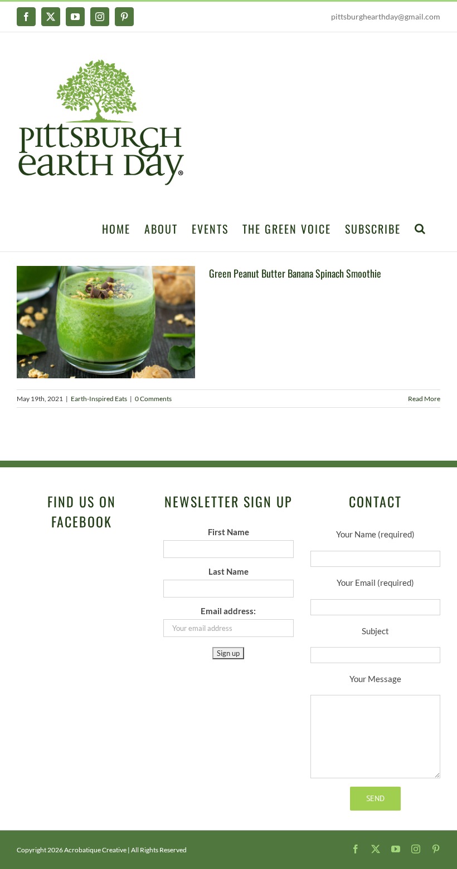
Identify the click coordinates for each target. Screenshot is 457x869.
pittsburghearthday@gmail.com (385, 16)
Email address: (228, 611)
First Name (228, 532)
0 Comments (153, 398)
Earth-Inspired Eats (99, 398)
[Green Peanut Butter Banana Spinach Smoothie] (106, 322)
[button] (420, 227)
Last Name (228, 571)
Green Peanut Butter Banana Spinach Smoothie (295, 273)
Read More (424, 398)
